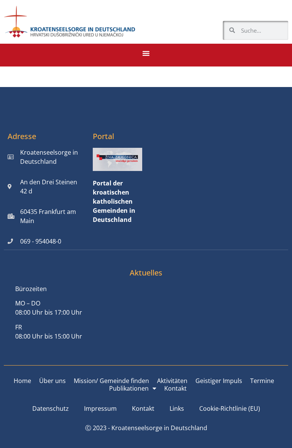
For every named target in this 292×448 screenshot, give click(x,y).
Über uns (52, 381)
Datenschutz (50, 408)
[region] (193, 384)
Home (22, 381)
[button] (146, 53)
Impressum (100, 408)
